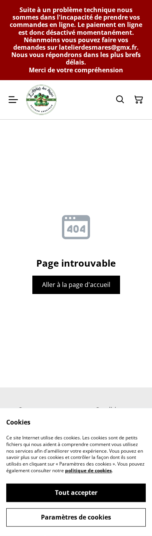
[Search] (120, 99)
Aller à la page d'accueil (76, 284)
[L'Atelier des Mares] (41, 99)
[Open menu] (13, 99)
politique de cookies (88, 470)
